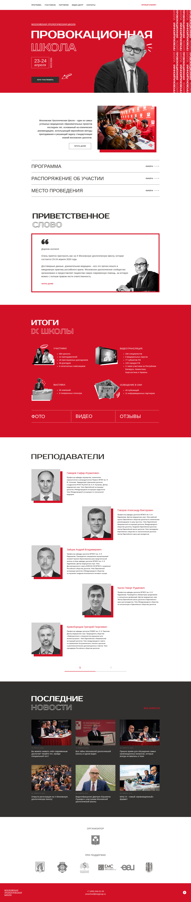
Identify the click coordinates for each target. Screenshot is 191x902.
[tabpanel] (95, 565)
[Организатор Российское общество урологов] (95, 840)
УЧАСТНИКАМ (50, 5)
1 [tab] (80, 667)
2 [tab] (111, 667)
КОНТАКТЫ (91, 5)
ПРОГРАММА (36, 5)
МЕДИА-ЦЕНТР (77, 5)
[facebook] (184, 893)
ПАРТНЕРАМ (64, 5)
